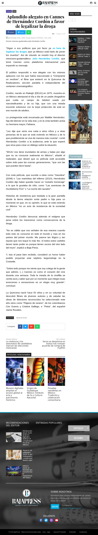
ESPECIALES (78, 428)
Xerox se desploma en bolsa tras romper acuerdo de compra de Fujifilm (53, 344)
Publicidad (72, 532)
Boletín (55, 506)
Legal (46, 532)
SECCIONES (78, 437)
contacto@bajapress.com (72, 508)
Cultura (9, 11)
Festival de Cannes (21, 318)
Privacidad (60, 532)
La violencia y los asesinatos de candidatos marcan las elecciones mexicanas (19, 344)
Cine (14, 11)
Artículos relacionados (18, 354)
